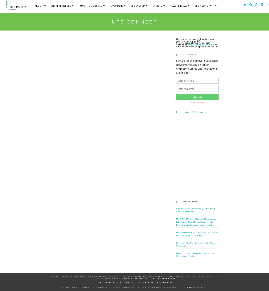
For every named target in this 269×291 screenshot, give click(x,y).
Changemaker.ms (196, 287)
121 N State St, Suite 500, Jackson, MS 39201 (125, 282)
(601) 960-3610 (164, 282)
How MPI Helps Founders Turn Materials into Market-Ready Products (195, 255)
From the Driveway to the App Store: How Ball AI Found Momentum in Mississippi (197, 234)
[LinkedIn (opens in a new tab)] (260, 4)
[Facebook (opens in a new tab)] (249, 4)
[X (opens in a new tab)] (243, 4)
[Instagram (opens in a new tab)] (254, 4)
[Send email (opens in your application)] (266, 4)
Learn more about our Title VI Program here (147, 278)
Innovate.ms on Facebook (192, 112)
